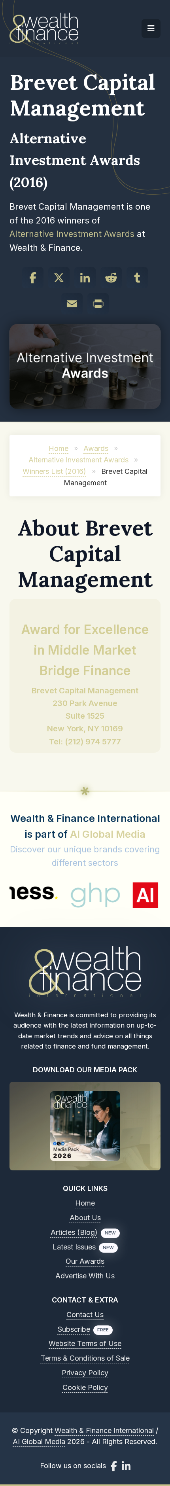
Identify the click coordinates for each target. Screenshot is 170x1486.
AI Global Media (107, 834)
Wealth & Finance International (104, 1430)
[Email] (72, 303)
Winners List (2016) (54, 471)
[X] (59, 277)
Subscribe (74, 1329)
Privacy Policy (85, 1373)
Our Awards (85, 1261)
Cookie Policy (85, 1387)
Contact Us (85, 1314)
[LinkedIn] (85, 277)
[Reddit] (111, 277)
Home (58, 448)
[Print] (98, 303)
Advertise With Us (85, 1276)
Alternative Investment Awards (71, 234)
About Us (85, 1217)
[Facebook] (32, 277)
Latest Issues (74, 1247)
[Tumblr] (137, 277)
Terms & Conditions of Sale (85, 1358)
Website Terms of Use (85, 1343)
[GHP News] (77, 895)
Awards (95, 448)
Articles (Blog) (74, 1232)
